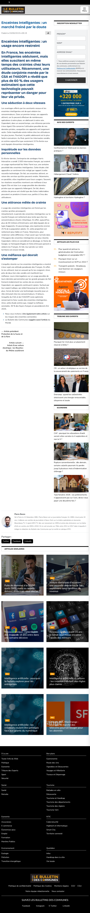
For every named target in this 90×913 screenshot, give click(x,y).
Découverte (51, 794)
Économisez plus (8, 829)
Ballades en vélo (53, 790)
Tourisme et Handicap (55, 798)
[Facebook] (2, 2)
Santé (3, 790)
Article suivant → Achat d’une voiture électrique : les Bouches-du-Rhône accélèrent (13, 346)
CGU (79, 886)
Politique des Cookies (43, 886)
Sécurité (4, 778)
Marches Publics (8, 841)
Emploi (4, 833)
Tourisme (50, 785)
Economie (5, 766)
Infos (48, 853)
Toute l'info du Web (9, 758)
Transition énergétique (11, 861)
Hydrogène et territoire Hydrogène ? (69, 197)
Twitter (6, 541)
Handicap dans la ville (55, 857)
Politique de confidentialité (19, 886)
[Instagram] (6, 2)
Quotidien (50, 848)
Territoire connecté (54, 833)
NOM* (59, 43)
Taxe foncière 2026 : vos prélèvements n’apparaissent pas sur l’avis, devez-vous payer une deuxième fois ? (71, 498)
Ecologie (5, 853)
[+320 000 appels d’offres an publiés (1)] (71, 102)
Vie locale (50, 861)
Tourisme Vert (52, 810)
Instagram (40, 906)
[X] (9, 2)
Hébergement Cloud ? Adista (66, 174)
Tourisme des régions (55, 806)
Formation (5, 837)
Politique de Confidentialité (66, 68)
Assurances (6, 822)
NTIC (48, 816)
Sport (3, 774)
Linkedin (66, 906)
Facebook (17, 541)
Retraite (4, 794)
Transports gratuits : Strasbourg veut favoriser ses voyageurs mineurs (71, 269)
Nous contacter (58, 891)
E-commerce (6, 826)
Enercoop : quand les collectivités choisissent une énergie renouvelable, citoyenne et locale (70, 397)
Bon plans (50, 753)
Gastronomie (51, 758)
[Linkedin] (13, 2)
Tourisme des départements (58, 802)
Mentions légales (61, 886)
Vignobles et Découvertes (57, 766)
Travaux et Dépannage (55, 774)
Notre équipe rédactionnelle (37, 891)
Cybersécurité (52, 822)
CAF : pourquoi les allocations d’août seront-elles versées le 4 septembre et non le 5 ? (70, 436)
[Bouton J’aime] (48, 33)
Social (3, 785)
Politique (5, 762)
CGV (73, 886)
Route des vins (52, 762)
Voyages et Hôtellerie (55, 770)
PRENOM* (61, 34)
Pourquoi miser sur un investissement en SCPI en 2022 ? (73, 260)
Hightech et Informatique (57, 826)
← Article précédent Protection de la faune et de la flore (11, 334)
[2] (71, 219)
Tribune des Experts (9, 770)
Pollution (5, 857)
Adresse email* (64, 52)
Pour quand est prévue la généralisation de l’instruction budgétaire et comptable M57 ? (71, 252)
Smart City (50, 829)
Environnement (7, 848)
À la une (4, 753)
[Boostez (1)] (71, 293)
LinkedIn (28, 541)
